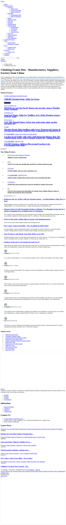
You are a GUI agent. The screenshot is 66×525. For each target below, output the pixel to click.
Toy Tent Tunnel (9, 348)
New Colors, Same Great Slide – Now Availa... (17, 458)
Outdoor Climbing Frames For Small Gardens (17, 341)
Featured (6, 55)
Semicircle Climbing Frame (45, 78)
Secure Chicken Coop (7, 471)
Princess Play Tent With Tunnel (13, 339)
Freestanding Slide (16, 15)
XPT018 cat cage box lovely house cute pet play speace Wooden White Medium (32, 109)
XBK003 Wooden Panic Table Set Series (21, 99)
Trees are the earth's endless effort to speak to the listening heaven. (27, 219)
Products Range (8, 6)
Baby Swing (53, 471)
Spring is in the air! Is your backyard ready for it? (22, 242)
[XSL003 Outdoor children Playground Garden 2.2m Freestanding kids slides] (13, 141)
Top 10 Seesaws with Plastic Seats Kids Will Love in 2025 (24, 234)
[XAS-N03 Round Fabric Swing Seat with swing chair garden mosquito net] (8, 120)
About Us (6, 50)
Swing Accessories (16, 10)
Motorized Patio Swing (11, 334)
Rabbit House (14, 27)
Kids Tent (10, 21)
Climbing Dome (12, 19)
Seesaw (10, 18)
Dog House (14, 29)
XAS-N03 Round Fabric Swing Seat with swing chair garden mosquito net (30, 123)
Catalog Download (9, 39)
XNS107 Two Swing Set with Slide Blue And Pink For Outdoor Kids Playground (30, 164)
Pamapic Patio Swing (19, 471)
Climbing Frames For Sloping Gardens (15, 337)
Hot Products (30, 469)
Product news (11, 49)
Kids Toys (10, 33)
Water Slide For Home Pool (30, 78)
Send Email (4, 476)
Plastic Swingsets (15, 12)
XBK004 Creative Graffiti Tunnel (17, 157)
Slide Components (16, 16)
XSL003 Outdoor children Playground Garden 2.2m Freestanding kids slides (27, 145)
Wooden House (12, 24)
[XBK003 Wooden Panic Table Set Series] (15, 96)
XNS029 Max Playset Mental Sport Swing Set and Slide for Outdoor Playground (30, 184)
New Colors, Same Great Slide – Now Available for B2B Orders (26, 226)
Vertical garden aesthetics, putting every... (15, 450)
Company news (12, 47)
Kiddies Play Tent (10, 342)
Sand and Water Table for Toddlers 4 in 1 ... (16, 442)
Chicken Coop (15, 32)
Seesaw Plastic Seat (44, 471)
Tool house (11, 36)
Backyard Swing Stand (32, 471)
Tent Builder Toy (17, 78)
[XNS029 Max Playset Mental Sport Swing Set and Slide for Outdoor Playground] (11, 182)
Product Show (11, 42)
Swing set (10, 7)
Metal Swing (14, 9)
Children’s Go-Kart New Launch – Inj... (15, 466)
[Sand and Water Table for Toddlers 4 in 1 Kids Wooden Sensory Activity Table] (8, 113)
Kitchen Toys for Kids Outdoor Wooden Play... (17, 434)
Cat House (14, 30)
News (5, 45)
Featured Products (9, 407)
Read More (7, 103)
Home (5, 4)
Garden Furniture (12, 35)
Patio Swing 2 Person (11, 347)
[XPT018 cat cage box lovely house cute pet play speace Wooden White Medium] (10, 105)
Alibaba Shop (8, 411)
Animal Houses (12, 26)
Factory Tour (11, 52)
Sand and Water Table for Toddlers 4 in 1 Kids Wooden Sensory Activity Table (32, 116)
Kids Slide (10, 13)
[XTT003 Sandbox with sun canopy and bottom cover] (11, 168)
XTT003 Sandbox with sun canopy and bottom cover (22, 171)
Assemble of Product (13, 44)
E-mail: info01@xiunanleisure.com (13, 418)
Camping (10, 22)
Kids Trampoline (12, 38)
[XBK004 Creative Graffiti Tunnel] (19, 155)
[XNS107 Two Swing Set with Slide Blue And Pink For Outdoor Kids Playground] (9, 162)
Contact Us (7, 53)
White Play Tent (9, 345)
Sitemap (37, 469)
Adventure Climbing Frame (12, 336)
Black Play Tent (9, 350)
